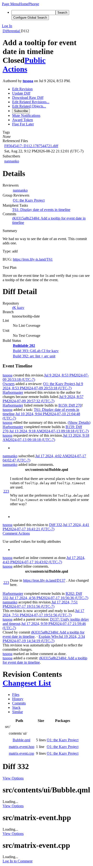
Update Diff (21, 93)
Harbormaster (13, 392)
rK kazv (18, 308)
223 (6, 491)
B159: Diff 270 (70, 405)
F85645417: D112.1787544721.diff (31, 146)
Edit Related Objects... (29, 106)
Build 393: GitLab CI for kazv (36, 351)
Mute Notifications (26, 115)
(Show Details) (79, 422)
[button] (10, 4)
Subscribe (21, 111)
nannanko (11, 161)
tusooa (28, 81)
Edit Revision (22, 89)
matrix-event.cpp (21, 753)
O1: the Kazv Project (29, 200)
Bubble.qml (21, 740)
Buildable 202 (24, 346)
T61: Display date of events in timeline (41, 210)
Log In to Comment (17, 861)
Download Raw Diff (27, 98)
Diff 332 (55, 525)
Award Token (22, 120)
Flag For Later (23, 124)
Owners (9, 384)
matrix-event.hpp (21, 747)
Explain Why (49, 637)
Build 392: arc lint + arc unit (34, 356)
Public (35, 60)
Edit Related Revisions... (30, 102)
